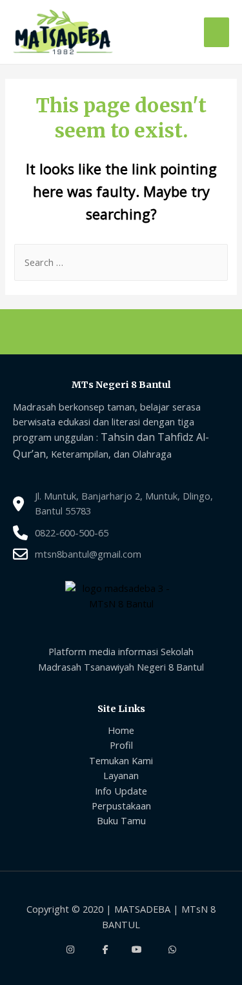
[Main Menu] (216, 32)
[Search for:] (120, 262)
